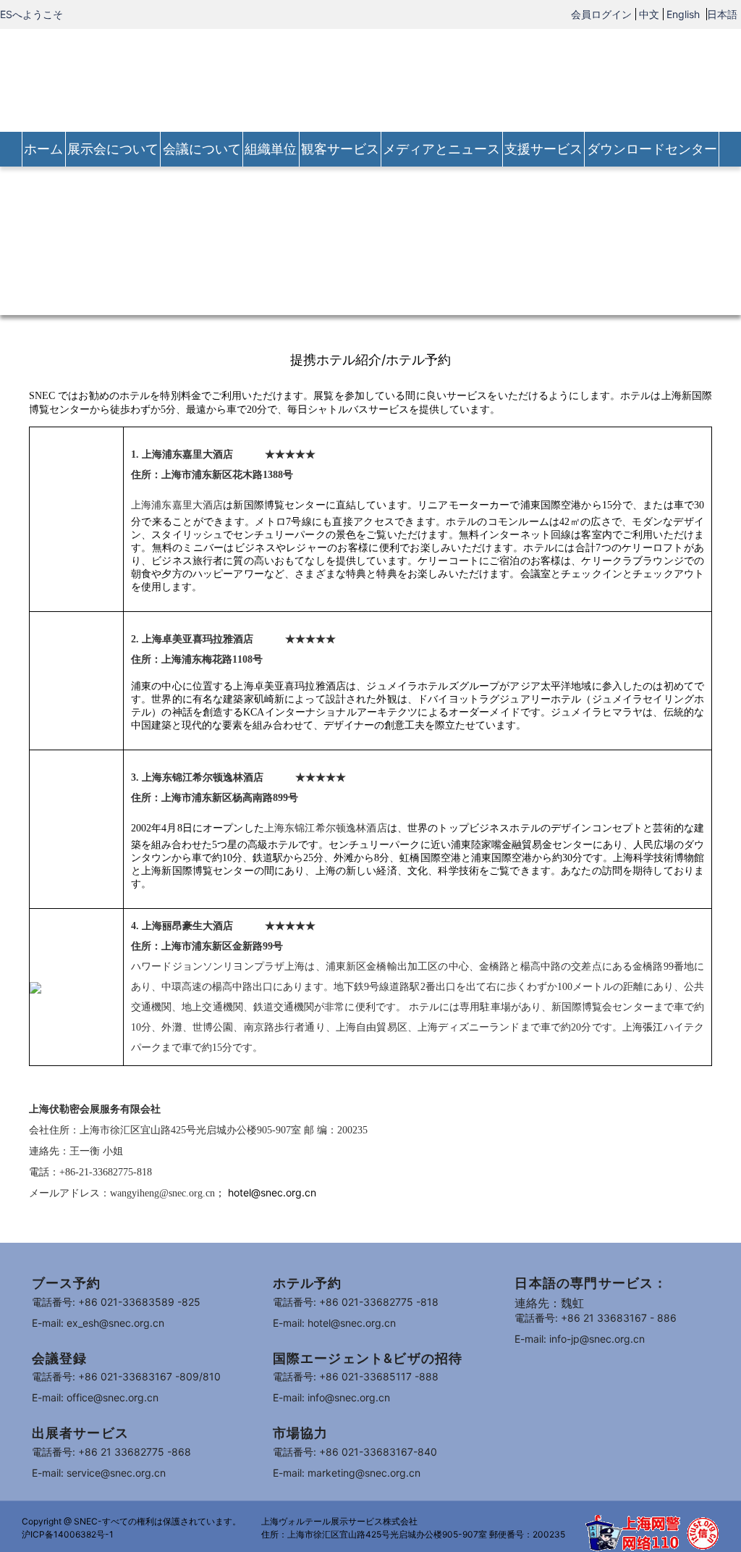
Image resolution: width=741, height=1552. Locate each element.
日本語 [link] (722, 14)
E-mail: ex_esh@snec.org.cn (98, 1323)
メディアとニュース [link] (441, 148)
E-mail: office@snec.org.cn (95, 1397)
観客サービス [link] (340, 148)
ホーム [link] (43, 148)
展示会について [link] (112, 148)
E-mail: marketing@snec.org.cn (346, 1473)
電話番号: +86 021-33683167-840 (355, 1452)
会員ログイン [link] (601, 14)
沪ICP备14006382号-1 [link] (68, 1534)
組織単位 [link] (271, 148)
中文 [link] (649, 14)
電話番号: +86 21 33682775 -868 (111, 1452)
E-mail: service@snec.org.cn (99, 1473)
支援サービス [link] (543, 148)
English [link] (684, 14)
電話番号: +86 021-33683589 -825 (116, 1302)
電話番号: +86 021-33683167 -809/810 (126, 1376)
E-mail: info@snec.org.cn (331, 1397)
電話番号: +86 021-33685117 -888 (356, 1376)
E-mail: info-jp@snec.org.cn (580, 1339)
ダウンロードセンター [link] (652, 148)
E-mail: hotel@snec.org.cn (334, 1323)
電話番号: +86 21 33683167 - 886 (596, 1318)
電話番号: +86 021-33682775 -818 (356, 1302)
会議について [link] (202, 148)
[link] (370, 79)
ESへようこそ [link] (31, 14)
